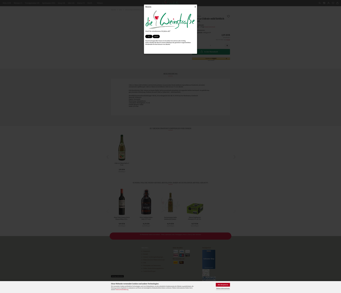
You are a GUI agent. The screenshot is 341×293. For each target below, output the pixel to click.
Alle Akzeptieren (223, 285)
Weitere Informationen (223, 288)
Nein (156, 36)
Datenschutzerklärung (122, 289)
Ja (149, 36)
